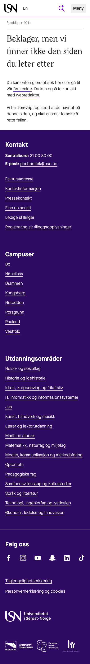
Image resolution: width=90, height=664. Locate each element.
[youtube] (38, 558)
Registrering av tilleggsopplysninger (38, 227)
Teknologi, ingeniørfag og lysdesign (38, 503)
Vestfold (12, 331)
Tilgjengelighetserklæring (28, 581)
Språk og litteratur (21, 493)
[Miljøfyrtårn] (19, 647)
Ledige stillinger (19, 217)
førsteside (22, 89)
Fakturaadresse (19, 179)
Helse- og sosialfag (23, 368)
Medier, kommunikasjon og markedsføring (43, 455)
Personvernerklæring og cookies (35, 591)
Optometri (14, 464)
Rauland (12, 322)
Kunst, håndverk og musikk (30, 416)
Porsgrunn (14, 312)
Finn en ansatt (18, 208)
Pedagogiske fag (20, 474)
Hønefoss (14, 274)
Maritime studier (20, 436)
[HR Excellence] (71, 647)
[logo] (10, 8)
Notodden (14, 302)
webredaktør (27, 95)
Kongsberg (15, 293)
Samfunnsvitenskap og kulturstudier (38, 484)
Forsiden (13, 23)
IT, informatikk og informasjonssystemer (41, 397)
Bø (7, 264)
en (25, 8)
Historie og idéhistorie (25, 378)
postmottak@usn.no (38, 164)
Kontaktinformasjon (23, 188)
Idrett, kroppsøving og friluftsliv (34, 388)
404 (26, 23)
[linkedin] (67, 558)
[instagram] (23, 558)
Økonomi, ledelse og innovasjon (34, 512)
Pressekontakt (18, 198)
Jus (8, 407)
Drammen (14, 283)
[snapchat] (52, 558)
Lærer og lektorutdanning (28, 426)
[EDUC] (47, 647)
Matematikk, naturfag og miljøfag (35, 445)
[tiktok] (81, 558)
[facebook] (8, 558)
